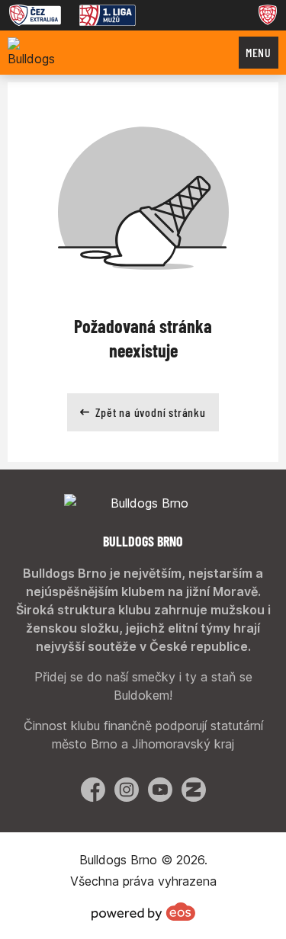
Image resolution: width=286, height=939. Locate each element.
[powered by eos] (143, 911)
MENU (259, 52)
